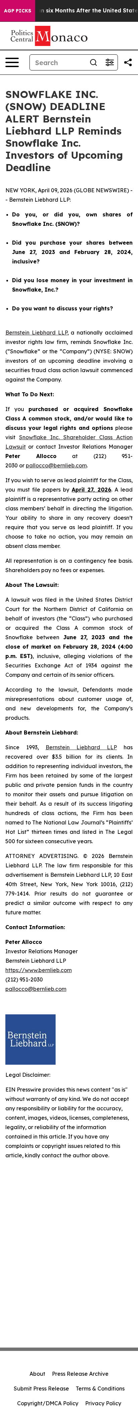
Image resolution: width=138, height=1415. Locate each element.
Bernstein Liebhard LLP (36, 332)
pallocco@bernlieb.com (56, 465)
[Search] (93, 62)
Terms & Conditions (100, 1388)
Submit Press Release (41, 1388)
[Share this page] (128, 62)
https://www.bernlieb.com (38, 970)
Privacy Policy (103, 1403)
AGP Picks (17, 11)
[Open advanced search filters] (109, 62)
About (37, 1373)
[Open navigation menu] (12, 62)
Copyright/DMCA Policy (47, 1403)
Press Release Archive (80, 1373)
